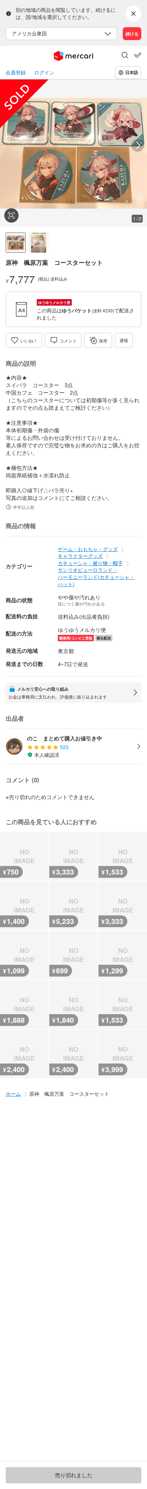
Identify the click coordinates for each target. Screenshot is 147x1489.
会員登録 (16, 72)
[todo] (137, 55)
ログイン (44, 72)
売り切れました (73, 1475)
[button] (124, 55)
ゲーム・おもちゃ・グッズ (88, 549)
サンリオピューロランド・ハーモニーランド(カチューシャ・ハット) (96, 576)
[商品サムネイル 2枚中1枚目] (16, 243)
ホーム (13, 1093)
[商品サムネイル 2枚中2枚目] (39, 243)
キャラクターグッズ (80, 555)
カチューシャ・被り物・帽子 (90, 562)
